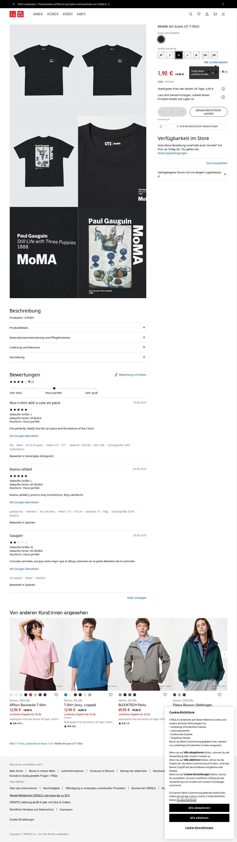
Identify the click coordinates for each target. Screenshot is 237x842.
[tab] (38, 14)
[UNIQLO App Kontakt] (191, 14)
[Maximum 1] (182, 112)
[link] (122, 4)
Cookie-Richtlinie (186, 800)
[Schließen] (213, 73)
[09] (161, 39)
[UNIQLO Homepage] (17, 14)
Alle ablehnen (199, 818)
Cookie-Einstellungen (199, 827)
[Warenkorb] (215, 14)
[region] (199, 773)
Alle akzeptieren (199, 808)
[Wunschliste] (199, 14)
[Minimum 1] (162, 112)
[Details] (223, 97)
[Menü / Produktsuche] (223, 14)
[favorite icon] (56, 695)
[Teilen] (161, 126)
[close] (14, 4)
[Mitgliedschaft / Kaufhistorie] (207, 14)
